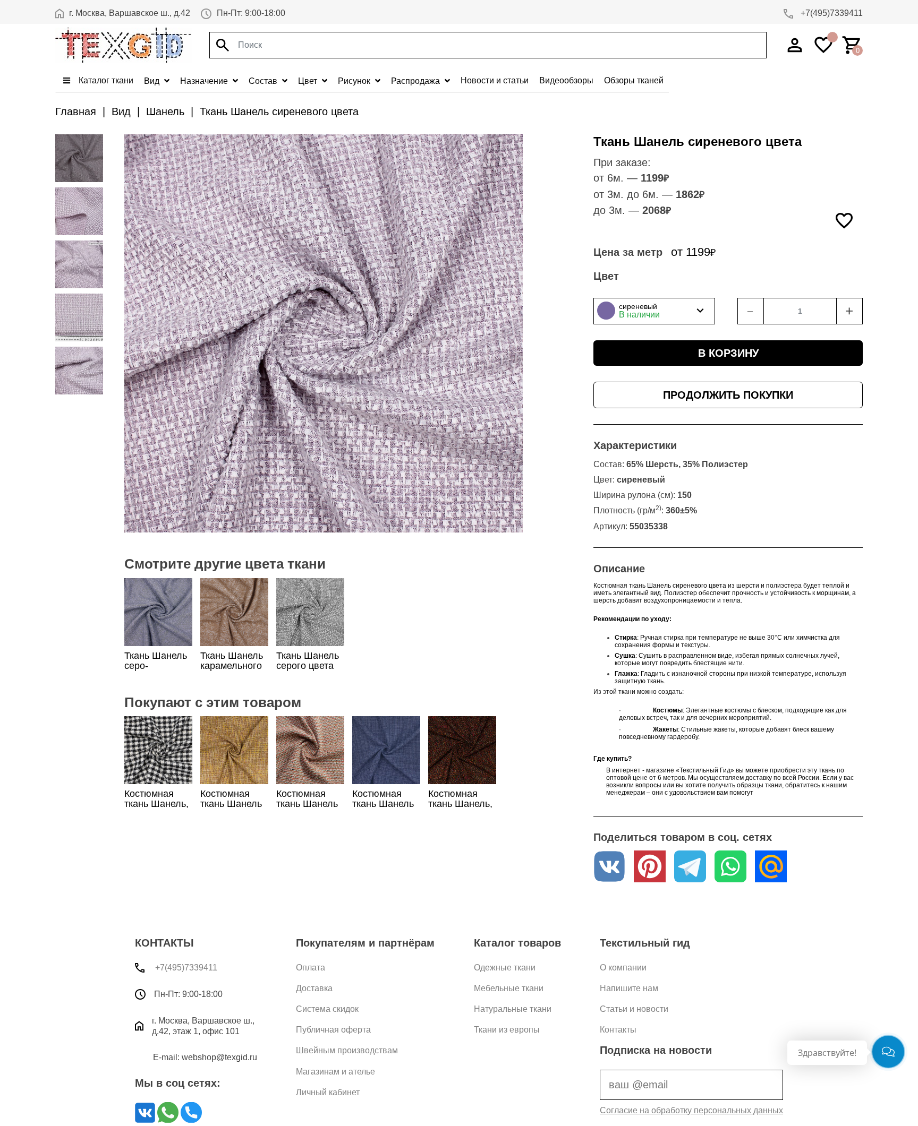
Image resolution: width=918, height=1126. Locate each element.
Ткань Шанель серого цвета (307, 660)
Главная (75, 111)
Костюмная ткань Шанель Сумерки (383, 803)
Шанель (165, 111)
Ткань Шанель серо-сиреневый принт (155, 671)
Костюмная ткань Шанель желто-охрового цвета (234, 809)
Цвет (308, 80)
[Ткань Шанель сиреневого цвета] (79, 158)
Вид (153, 80)
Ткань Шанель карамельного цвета (231, 665)
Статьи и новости (634, 1008)
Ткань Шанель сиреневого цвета (279, 111)
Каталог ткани (104, 80)
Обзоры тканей (634, 80)
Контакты (618, 1029)
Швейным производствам (347, 1050)
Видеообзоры (566, 80)
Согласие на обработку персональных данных (691, 1110)
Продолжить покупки (728, 395)
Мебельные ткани (508, 988)
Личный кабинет (328, 1092)
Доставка (314, 988)
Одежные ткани (505, 967)
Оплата (310, 967)
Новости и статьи (495, 80)
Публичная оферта (333, 1029)
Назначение (205, 80)
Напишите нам (629, 988)
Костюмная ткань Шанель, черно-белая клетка (156, 809)
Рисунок (355, 80)
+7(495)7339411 (830, 13)
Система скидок (327, 1008)
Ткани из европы (507, 1029)
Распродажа (416, 80)
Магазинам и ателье (335, 1071)
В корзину (728, 353)
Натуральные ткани (512, 1008)
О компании (623, 967)
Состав (264, 80)
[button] (654, 311)
